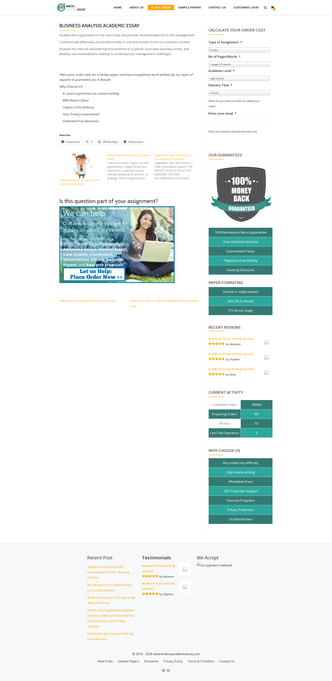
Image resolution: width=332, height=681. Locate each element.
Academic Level (221, 71)
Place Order (161, 7)
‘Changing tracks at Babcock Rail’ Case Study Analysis (79, 182)
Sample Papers (189, 7)
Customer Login (246, 7)
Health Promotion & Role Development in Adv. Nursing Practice (108, 572)
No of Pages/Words (224, 57)
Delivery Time (220, 85)
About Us (136, 7)
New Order (105, 661)
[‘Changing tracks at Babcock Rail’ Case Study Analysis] (81, 165)
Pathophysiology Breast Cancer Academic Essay (87, 300)
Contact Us (217, 7)
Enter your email (222, 113)
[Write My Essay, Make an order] (117, 244)
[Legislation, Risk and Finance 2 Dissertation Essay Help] (178, 166)
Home (118, 7)
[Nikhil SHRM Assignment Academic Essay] (131, 166)
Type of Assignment (225, 42)
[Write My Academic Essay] (72, 7)
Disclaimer (151, 661)
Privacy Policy (173, 661)
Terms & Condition (200, 661)
